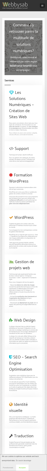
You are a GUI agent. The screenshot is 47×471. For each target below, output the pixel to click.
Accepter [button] (22, 468)
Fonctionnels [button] (8, 468)
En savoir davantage (23, 460)
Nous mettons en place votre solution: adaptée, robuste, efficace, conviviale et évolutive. (23, 134)
